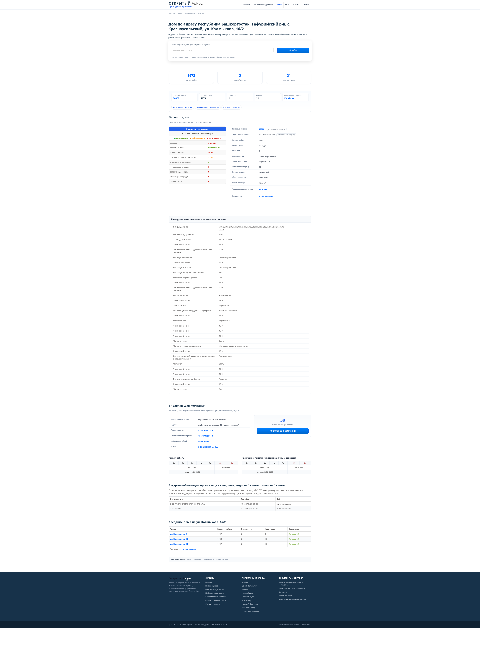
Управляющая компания (208, 107)
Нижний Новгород (250, 604)
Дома (279, 5)
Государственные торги (215, 600)
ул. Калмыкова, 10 (179, 539)
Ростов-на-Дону (248, 607)
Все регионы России (250, 611)
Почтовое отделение (182, 107)
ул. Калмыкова (266, 196)
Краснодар (246, 600)
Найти (294, 51)
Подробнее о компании (283, 431)
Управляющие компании (216, 597)
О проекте (282, 592)
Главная (246, 4)
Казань (245, 589)
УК (287, 4)
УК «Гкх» (289, 98)
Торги (296, 4)
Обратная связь (285, 595)
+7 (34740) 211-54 (206, 435)
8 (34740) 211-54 (205, 430)
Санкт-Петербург (249, 586)
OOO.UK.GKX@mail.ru (208, 447)
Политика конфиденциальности (292, 599)
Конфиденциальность (288, 624)
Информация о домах (214, 593)
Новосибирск (247, 593)
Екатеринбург (248, 597)
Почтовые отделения (263, 4)
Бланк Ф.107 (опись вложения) (291, 588)
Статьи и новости (212, 604)
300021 (176, 98)
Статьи (306, 4)
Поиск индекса (211, 586)
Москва (245, 582)
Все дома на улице (231, 107)
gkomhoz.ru (203, 441)
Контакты (306, 624)
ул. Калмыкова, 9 (178, 534)
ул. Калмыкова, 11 (179, 544)
